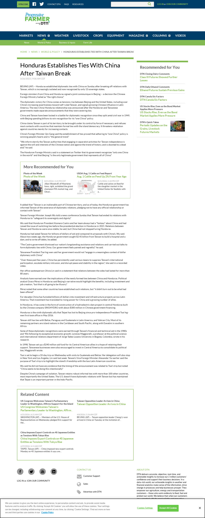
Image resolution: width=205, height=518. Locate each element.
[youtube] (42, 471)
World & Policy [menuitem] (44, 43)
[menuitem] (26, 35)
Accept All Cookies (168, 508)
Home (23, 52)
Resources (77, 4)
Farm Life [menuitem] (87, 43)
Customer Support (91, 476)
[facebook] (20, 471)
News (26, 43)
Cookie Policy (47, 512)
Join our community (177, 4)
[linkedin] (54, 471)
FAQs (66, 4)
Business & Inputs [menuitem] (67, 43)
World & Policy (50, 52)
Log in (160, 4)
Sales (85, 484)
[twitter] (31, 471)
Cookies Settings (145, 508)
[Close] (199, 508)
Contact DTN (54, 4)
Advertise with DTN (92, 492)
